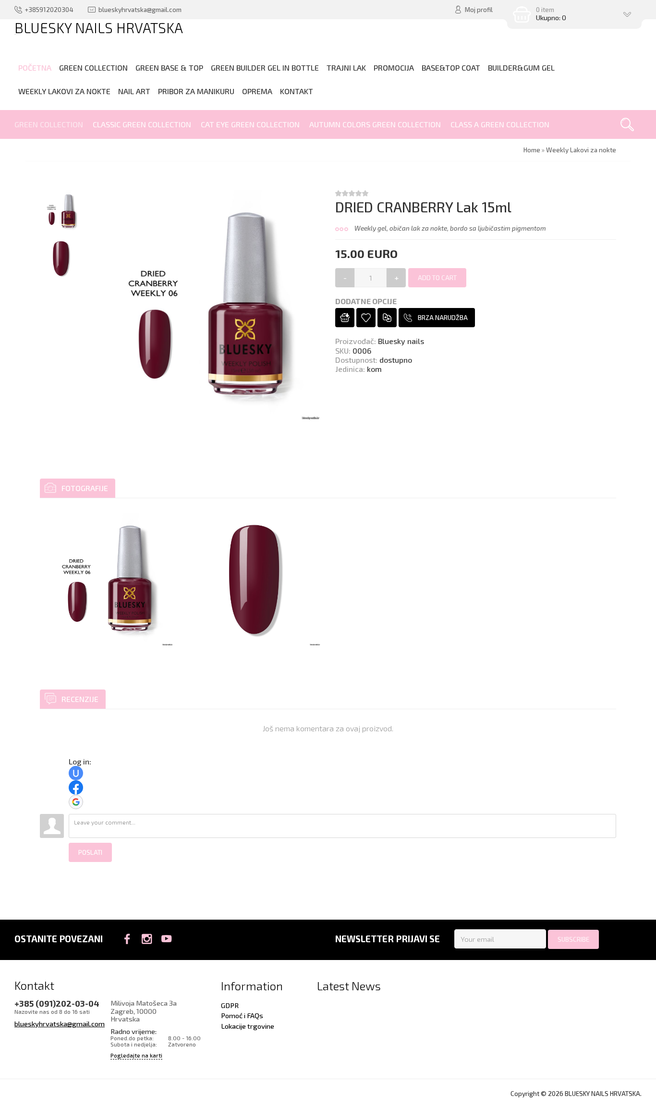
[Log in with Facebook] (76, 787)
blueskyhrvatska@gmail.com (59, 1023)
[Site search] (627, 124)
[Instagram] (147, 938)
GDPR (230, 1005)
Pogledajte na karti (136, 1055)
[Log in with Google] (76, 802)
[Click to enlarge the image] (106, 579)
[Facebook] (127, 938)
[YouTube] (166, 938)
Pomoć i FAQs (242, 1015)
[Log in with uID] (76, 773)
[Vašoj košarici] (344, 317)
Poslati (90, 852)
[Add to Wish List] (366, 317)
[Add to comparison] (387, 317)
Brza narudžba (443, 317)
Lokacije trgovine (247, 1026)
